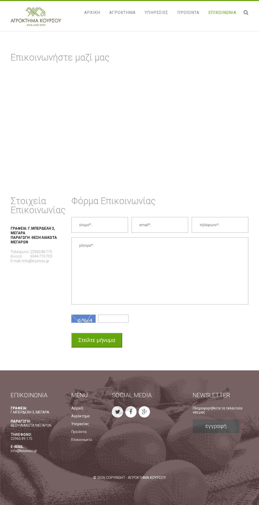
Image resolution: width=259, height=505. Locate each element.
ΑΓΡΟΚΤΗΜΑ (122, 12)
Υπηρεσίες (80, 424)
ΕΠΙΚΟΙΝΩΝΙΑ (222, 12)
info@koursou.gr (35, 261)
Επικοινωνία (81, 440)
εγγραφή (216, 426)
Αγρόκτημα (80, 416)
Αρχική (77, 408)
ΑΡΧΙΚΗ (92, 12)
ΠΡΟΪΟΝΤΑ (188, 12)
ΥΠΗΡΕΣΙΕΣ (156, 12)
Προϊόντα (79, 432)
